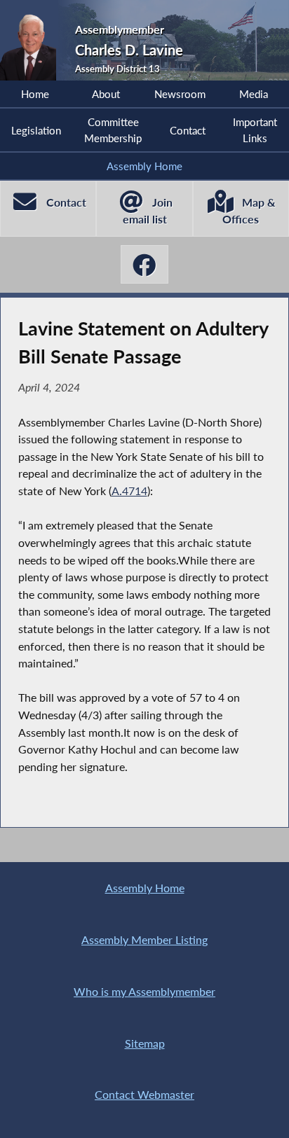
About (106, 94)
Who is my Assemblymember (144, 991)
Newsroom (180, 94)
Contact (188, 130)
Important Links (255, 130)
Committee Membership (113, 130)
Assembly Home (144, 166)
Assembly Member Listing (144, 939)
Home (35, 94)
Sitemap (145, 1043)
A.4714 (129, 490)
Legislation (36, 130)
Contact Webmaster (144, 1094)
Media (253, 94)
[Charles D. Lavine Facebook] (144, 264)
